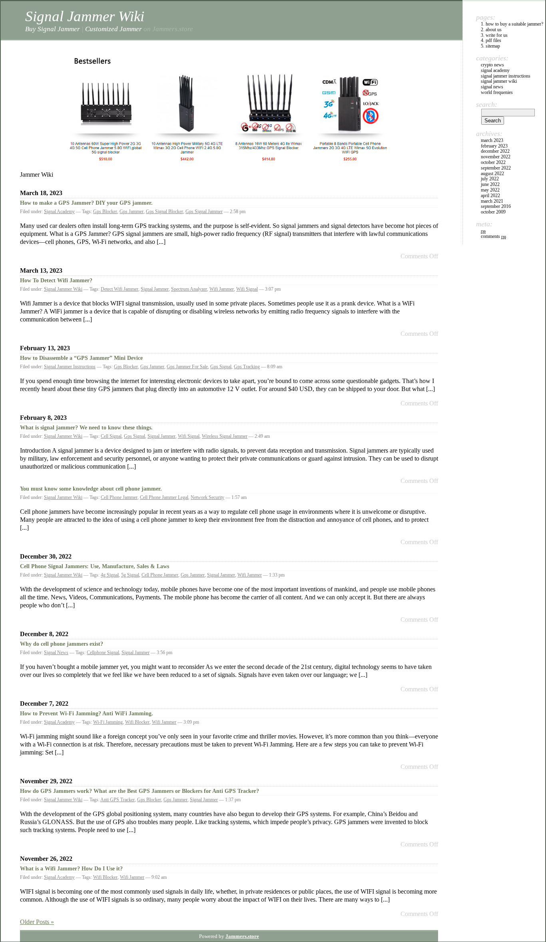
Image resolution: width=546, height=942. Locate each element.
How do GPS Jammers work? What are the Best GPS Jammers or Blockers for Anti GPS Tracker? (139, 791)
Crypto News (492, 65)
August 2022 (492, 173)
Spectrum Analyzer (189, 289)
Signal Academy (59, 211)
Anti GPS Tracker (117, 799)
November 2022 (495, 157)
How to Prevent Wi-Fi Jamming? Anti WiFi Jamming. (86, 713)
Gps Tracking (247, 366)
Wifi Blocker (137, 722)
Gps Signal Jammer (204, 211)
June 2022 (490, 184)
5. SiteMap (490, 46)
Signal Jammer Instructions (70, 366)
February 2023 (494, 146)
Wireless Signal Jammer (224, 436)
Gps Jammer (131, 211)
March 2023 (492, 140)
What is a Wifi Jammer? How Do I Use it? (71, 869)
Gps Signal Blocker (164, 211)
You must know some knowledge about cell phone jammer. (91, 489)
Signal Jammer (155, 289)
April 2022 (490, 195)
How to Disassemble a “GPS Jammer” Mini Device (81, 358)
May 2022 (490, 190)
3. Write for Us (494, 35)
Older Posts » (37, 921)
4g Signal (110, 575)
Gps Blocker (105, 211)
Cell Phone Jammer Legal (164, 497)
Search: (486, 104)
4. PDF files (491, 40)
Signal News (56, 652)
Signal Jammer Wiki (84, 16)
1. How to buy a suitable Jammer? (512, 24)
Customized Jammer (113, 29)
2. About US (491, 29)
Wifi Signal (247, 289)
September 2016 (496, 206)
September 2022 (496, 168)
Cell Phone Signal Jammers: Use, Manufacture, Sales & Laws (94, 566)
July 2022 (490, 179)
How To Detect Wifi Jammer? (56, 280)
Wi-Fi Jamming (108, 722)
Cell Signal (111, 436)
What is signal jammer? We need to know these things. (86, 428)
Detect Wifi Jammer (119, 289)
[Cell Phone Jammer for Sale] (229, 164)
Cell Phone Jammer (119, 497)
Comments (493, 236)
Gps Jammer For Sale (187, 366)
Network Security (207, 497)
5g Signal (130, 575)
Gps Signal (220, 366)
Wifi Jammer (221, 289)
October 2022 (493, 162)
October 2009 (493, 212)
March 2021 (492, 201)
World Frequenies (497, 92)
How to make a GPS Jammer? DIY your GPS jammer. (86, 203)
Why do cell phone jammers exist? (61, 644)
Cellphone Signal (103, 652)
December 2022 (495, 151)
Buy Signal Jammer (52, 29)
